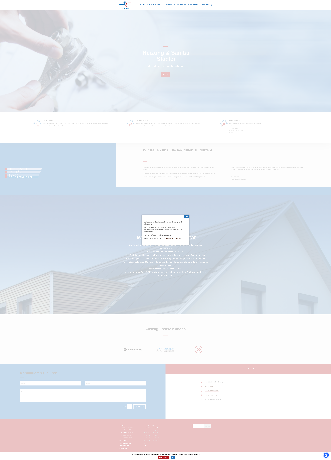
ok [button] (173, 457)
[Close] (186, 216)
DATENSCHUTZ (193, 5)
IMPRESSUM (204, 5)
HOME (142, 5)
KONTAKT (168, 5)
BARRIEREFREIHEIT (180, 5)
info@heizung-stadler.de (172, 238)
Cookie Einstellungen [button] (163, 457)
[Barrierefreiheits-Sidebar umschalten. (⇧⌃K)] (326, 455)
